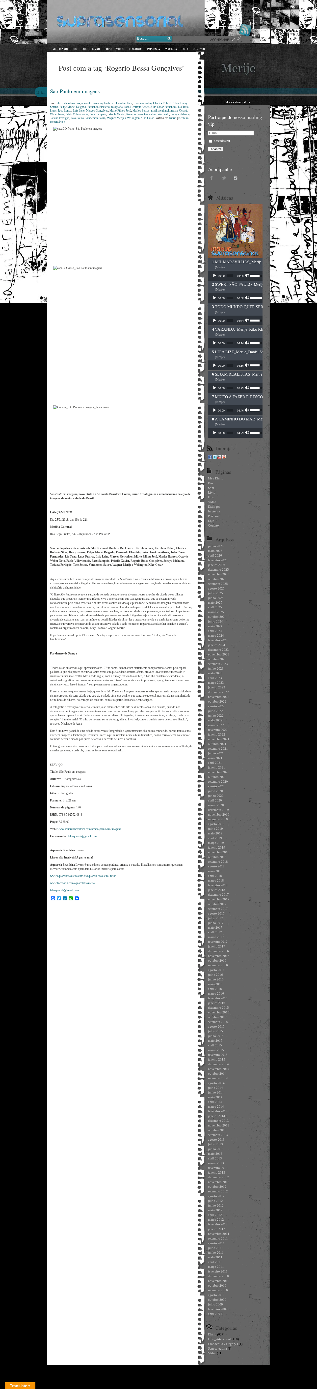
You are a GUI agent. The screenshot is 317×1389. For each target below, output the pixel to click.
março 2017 (216, 937)
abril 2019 (215, 838)
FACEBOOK (211, 178)
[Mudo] (247, 275)
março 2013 (216, 1163)
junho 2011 (216, 1252)
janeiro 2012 (216, 1229)
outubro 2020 (217, 777)
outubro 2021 (217, 744)
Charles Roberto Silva (166, 103)
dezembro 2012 (218, 1177)
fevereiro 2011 (218, 1271)
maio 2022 (215, 720)
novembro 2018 (218, 852)
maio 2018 (215, 871)
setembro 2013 (218, 1135)
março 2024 (216, 635)
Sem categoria (217, 1348)
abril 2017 (215, 932)
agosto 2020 (216, 786)
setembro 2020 (218, 781)
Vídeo (212, 1353)
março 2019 (216, 843)
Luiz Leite (78, 110)
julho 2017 (215, 918)
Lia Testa (183, 107)
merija (174, 110)
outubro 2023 (217, 659)
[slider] (230, 275)
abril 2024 (215, 631)
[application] (235, 276)
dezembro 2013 (218, 1121)
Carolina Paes (124, 103)
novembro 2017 (218, 899)
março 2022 (216, 725)
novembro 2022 (218, 697)
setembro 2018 (218, 861)
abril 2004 (215, 1314)
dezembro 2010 (218, 1276)
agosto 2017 (216, 913)
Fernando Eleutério (98, 107)
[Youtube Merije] (219, 458)
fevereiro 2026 (218, 560)
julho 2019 (215, 828)
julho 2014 (215, 1088)
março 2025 (216, 612)
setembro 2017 (218, 909)
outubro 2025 (217, 579)
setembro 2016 (218, 965)
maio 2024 (215, 626)
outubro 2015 (217, 1017)
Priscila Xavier (116, 114)
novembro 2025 (218, 574)
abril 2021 (215, 763)
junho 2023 (216, 668)
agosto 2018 (216, 866)
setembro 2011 (218, 1238)
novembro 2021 (218, 739)
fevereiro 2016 (218, 998)
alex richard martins (68, 103)
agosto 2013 (216, 1139)
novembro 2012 (218, 1182)
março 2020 (216, 805)
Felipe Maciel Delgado (72, 107)
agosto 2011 (216, 1243)
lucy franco (64, 110)
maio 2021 (215, 758)
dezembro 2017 (218, 894)
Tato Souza (77, 118)
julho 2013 (215, 1144)
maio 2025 (215, 602)
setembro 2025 (218, 584)
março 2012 (216, 1219)
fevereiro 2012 (218, 1224)
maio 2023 (215, 673)
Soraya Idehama (180, 114)
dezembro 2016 (218, 951)
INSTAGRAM (236, 178)
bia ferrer (109, 103)
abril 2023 (215, 678)
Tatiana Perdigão (59, 118)
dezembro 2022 (218, 692)
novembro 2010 (218, 1281)
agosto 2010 (216, 1295)
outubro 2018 (217, 857)
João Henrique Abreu (136, 107)
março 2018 (216, 880)
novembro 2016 (218, 956)
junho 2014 (216, 1092)
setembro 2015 (218, 1022)
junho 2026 (216, 546)
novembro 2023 (218, 654)
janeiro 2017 (216, 946)
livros (53, 110)
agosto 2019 (216, 824)
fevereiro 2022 (218, 730)
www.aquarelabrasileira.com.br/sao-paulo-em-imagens (89, 829)
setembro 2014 (218, 1078)
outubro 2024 (217, 617)
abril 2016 (215, 989)
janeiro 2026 (216, 565)
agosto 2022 (216, 706)
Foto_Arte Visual (219, 1339)
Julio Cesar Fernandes (164, 107)
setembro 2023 (218, 664)
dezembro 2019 (218, 810)
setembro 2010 (218, 1290)
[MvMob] (224, 458)
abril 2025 (215, 607)
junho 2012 (216, 1205)
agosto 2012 (216, 1196)
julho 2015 (215, 1031)
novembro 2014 (218, 1069)
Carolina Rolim (143, 103)
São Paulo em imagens (75, 91)
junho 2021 (216, 753)
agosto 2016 (216, 970)
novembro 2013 (218, 1125)
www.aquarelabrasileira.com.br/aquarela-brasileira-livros (83, 876)
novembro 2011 (218, 1234)
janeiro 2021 (216, 767)
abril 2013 (215, 1158)
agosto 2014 (216, 1083)
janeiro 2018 (216, 890)
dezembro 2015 (218, 1007)
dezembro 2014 (218, 1064)
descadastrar (221, 141)
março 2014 (216, 1106)
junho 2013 (216, 1149)
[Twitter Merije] (215, 458)
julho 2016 (215, 974)
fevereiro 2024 (218, 640)
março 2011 (216, 1267)
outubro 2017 (217, 904)
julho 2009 (215, 1304)
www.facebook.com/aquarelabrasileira (72, 883)
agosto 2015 (216, 1026)
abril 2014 (215, 1102)
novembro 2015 (218, 1012)
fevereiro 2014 (218, 1111)
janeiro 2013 (216, 1172)
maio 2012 (215, 1210)
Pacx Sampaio (97, 114)
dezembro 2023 (218, 649)
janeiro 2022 (216, 734)
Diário (172, 118)
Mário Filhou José (120, 110)
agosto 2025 (216, 588)
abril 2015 (215, 1045)
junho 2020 (216, 796)
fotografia (117, 107)
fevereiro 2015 (218, 1055)
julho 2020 (215, 791)
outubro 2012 (217, 1186)
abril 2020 (215, 800)
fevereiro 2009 (218, 1309)
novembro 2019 (218, 814)
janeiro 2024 (216, 645)
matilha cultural (160, 110)
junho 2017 (216, 923)
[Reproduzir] (214, 275)
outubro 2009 (217, 1299)
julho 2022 (215, 711)
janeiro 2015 (216, 1059)
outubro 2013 (217, 1130)
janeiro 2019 (216, 847)
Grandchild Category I (223, 1344)
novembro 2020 (218, 772)
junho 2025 (216, 598)
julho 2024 (215, 621)
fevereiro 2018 (218, 885)
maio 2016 (215, 984)
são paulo (163, 114)
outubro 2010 (217, 1285)
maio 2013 (215, 1153)
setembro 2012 (218, 1191)
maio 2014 (215, 1097)
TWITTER (224, 178)
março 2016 (216, 993)
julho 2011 (215, 1248)
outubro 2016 (217, 960)
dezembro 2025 (218, 569)
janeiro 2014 (216, 1116)
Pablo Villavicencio (76, 114)
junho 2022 (216, 715)
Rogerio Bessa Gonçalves (141, 114)
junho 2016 (216, 979)
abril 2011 (215, 1262)
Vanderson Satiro (95, 118)
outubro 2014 (217, 1073)
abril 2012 (215, 1215)
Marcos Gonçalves (97, 110)
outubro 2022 (217, 701)
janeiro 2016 (216, 1003)
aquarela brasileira (92, 103)
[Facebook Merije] (210, 458)
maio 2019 (215, 833)
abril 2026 (215, 555)
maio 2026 (215, 551)
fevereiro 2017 (218, 942)
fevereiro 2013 (218, 1168)
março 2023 (216, 682)
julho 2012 (215, 1201)
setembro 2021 (218, 748)
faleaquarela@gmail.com (82, 836)
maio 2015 (215, 1040)
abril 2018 (215, 876)
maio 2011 (215, 1257)
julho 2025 (215, 593)
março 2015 (216, 1050)
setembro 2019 (218, 819)
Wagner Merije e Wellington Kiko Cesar (130, 118)
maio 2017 (215, 927)
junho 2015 (216, 1036)
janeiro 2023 (216, 687)
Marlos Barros (141, 110)
